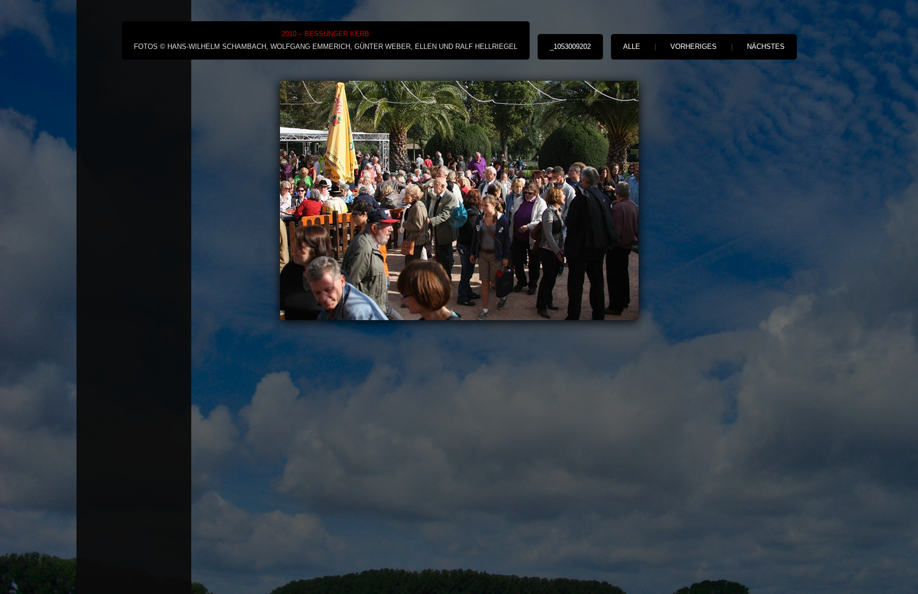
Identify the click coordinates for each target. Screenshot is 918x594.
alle (631, 47)
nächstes (766, 47)
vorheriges (693, 47)
